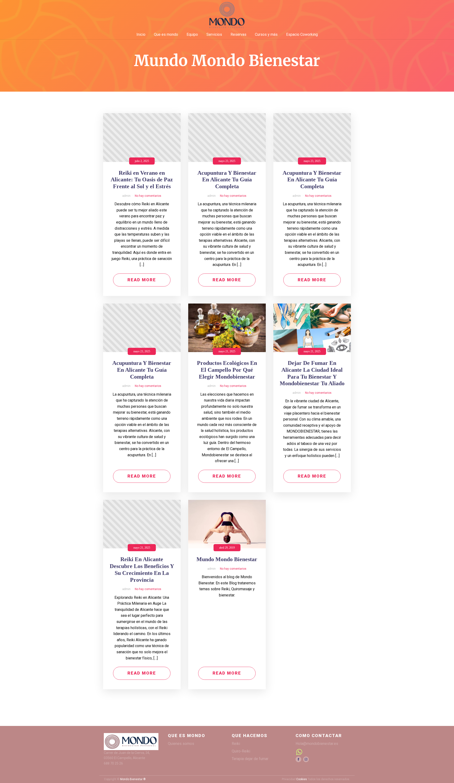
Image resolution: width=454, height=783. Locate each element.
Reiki (236, 743)
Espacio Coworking (302, 34)
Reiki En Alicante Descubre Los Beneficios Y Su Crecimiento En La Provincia (142, 569)
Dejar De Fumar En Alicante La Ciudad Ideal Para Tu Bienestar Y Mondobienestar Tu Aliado (312, 373)
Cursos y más (266, 34)
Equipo (192, 34)
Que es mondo (166, 34)
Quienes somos (181, 743)
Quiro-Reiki (241, 751)
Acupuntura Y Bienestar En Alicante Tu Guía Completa (226, 180)
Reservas (238, 34)
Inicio (140, 34)
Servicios (214, 34)
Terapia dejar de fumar (250, 758)
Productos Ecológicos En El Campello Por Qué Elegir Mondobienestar (227, 370)
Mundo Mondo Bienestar (226, 559)
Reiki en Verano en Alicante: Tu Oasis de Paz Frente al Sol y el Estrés (142, 180)
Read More (141, 279)
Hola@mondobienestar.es (317, 743)
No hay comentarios (148, 195)
